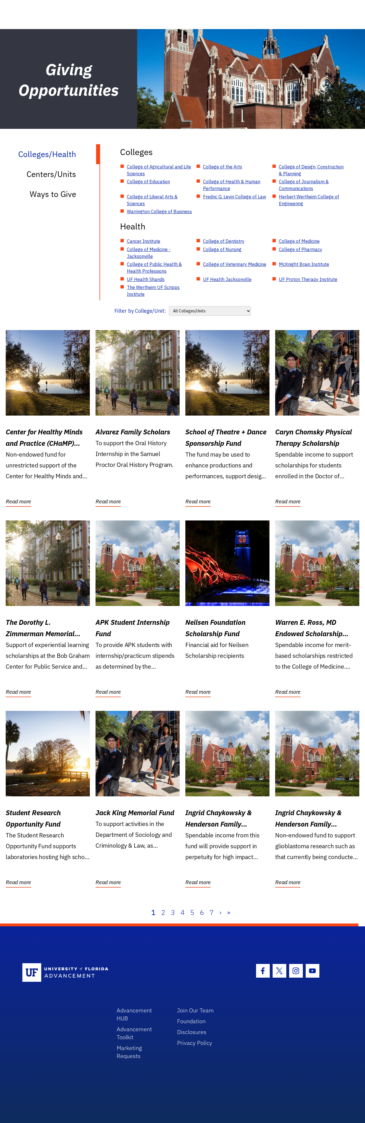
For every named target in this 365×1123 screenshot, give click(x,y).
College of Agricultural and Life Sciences (159, 170)
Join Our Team (195, 1010)
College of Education (148, 181)
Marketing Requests (129, 1052)
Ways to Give (53, 194)
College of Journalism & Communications (304, 185)
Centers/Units (51, 174)
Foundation (191, 1021)
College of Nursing (222, 249)
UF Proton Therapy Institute (308, 279)
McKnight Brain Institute (304, 264)
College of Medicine (299, 241)
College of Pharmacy (300, 249)
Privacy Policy (194, 1043)
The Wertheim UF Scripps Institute (153, 290)
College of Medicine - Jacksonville (149, 253)
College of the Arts (222, 167)
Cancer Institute (143, 241)
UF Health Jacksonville (227, 279)
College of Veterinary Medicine (234, 264)
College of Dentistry (223, 241)
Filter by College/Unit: (140, 311)
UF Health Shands (146, 279)
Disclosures (191, 1032)
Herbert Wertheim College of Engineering (309, 200)
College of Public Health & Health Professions (154, 267)
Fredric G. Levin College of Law (234, 197)
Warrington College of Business (159, 211)
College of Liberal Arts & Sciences (152, 200)
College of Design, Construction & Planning (311, 170)
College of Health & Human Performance (231, 185)
